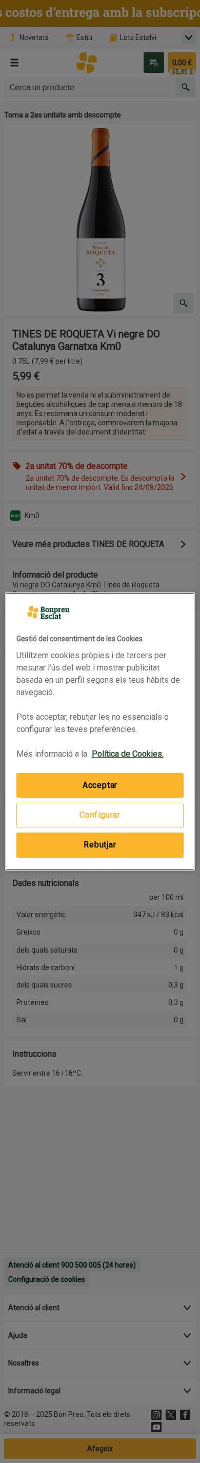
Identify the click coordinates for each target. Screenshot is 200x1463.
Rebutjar (100, 844)
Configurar (100, 815)
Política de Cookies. (128, 754)
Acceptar (100, 785)
